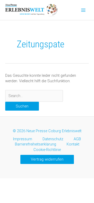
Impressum (22, 139)
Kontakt (73, 144)
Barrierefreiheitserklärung (35, 144)
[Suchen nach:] (34, 95)
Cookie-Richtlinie (47, 149)
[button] (47, 159)
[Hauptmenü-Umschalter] (83, 10)
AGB (77, 139)
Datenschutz (53, 139)
